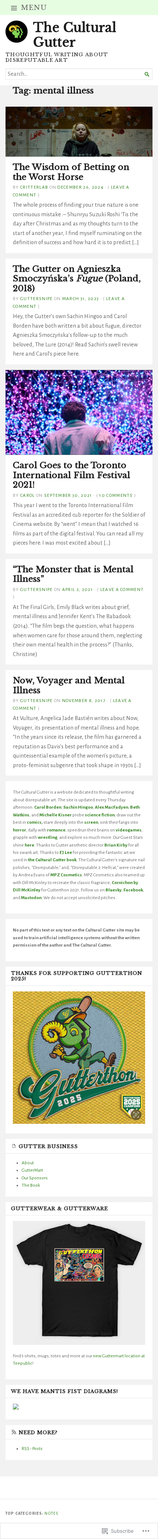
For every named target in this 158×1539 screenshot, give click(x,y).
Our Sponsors (35, 1177)
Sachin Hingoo (78, 807)
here (29, 845)
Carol (27, 495)
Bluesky (113, 890)
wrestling (47, 837)
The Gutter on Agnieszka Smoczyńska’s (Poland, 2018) (77, 278)
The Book (31, 1185)
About (28, 1162)
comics (34, 822)
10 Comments (116, 495)
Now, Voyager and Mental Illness (69, 685)
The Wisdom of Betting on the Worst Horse (71, 172)
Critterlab (34, 187)
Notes (51, 1513)
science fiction (100, 814)
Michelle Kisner (55, 814)
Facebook (133, 890)
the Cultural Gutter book (52, 859)
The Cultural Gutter (74, 35)
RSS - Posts (32, 1448)
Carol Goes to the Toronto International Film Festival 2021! (71, 475)
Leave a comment (122, 589)
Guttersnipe (36, 298)
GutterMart (32, 1170)
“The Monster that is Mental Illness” (73, 574)
